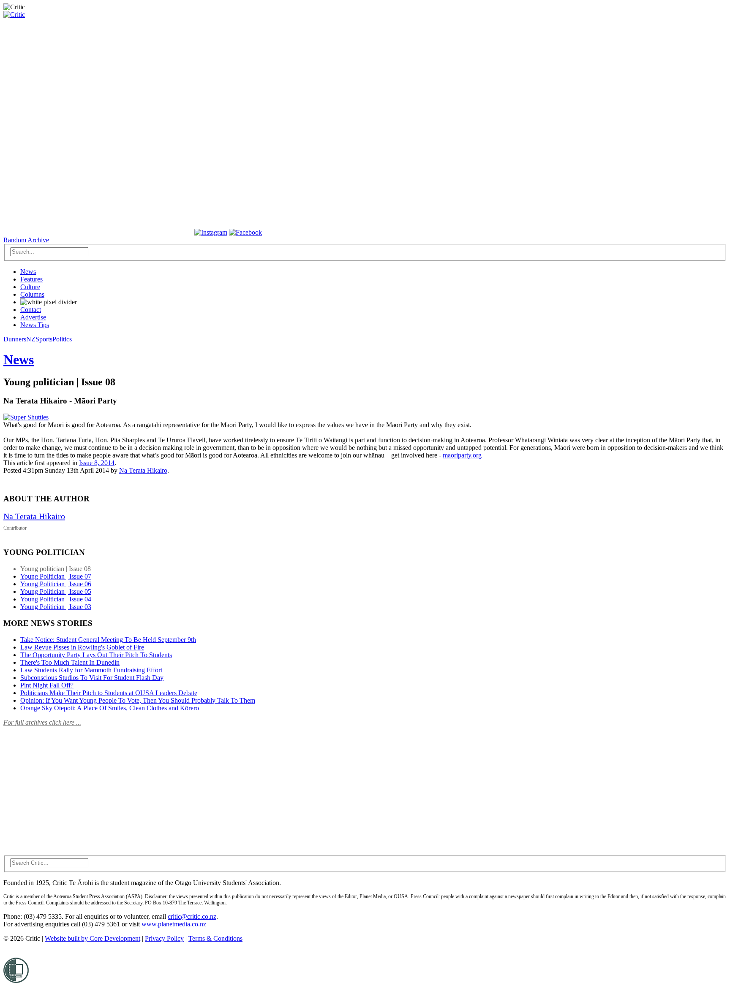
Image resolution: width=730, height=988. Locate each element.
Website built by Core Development (92, 938)
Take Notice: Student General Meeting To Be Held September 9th (108, 639)
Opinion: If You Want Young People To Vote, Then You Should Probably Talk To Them (137, 700)
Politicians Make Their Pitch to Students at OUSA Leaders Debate (108, 692)
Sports (43, 339)
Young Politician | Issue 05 (55, 591)
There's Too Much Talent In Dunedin (70, 662)
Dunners (14, 339)
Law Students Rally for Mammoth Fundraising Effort (91, 670)
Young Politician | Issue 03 (55, 606)
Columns (32, 294)
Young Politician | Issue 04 (55, 599)
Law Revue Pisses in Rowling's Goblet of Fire (82, 647)
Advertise (33, 317)
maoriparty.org (462, 455)
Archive (38, 240)
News (28, 271)
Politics (62, 339)
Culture (30, 286)
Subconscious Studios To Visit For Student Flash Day (91, 677)
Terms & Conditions (215, 938)
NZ (30, 339)
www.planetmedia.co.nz (174, 924)
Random (14, 240)
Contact (30, 309)
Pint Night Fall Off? (47, 685)
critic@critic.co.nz (192, 916)
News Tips (34, 324)
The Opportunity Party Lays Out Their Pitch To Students (96, 654)
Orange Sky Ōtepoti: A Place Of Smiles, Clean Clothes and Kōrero (109, 708)
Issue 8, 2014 (96, 462)
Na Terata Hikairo (143, 470)
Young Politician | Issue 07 (55, 576)
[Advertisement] (66, 786)
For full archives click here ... (42, 722)
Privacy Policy (164, 938)
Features (31, 279)
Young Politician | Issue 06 (55, 583)
